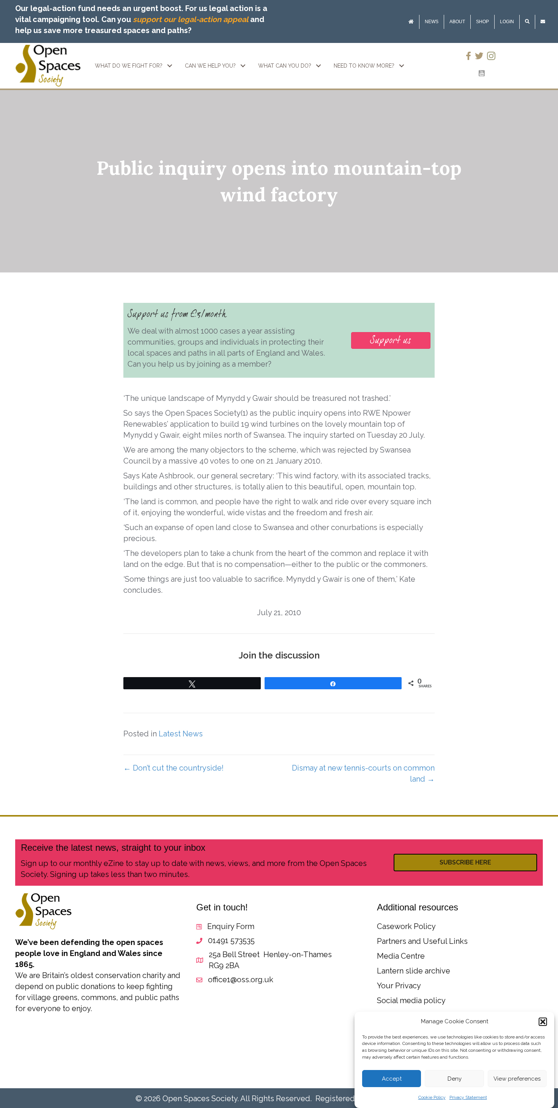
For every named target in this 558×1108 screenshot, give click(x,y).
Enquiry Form (230, 926)
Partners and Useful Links (422, 941)
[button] (543, 1022)
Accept (392, 1079)
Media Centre (401, 956)
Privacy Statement (468, 1097)
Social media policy (411, 1000)
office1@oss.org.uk (240, 979)
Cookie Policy (432, 1097)
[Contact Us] (542, 22)
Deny (455, 1079)
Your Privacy (399, 985)
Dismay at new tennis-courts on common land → (363, 773)
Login (507, 21)
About (457, 21)
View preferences (517, 1079)
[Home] (411, 22)
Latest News (181, 733)
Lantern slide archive (413, 970)
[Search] (527, 22)
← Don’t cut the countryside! (173, 767)
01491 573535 (231, 940)
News (431, 21)
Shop (482, 21)
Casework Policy (406, 926)
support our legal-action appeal (190, 19)
